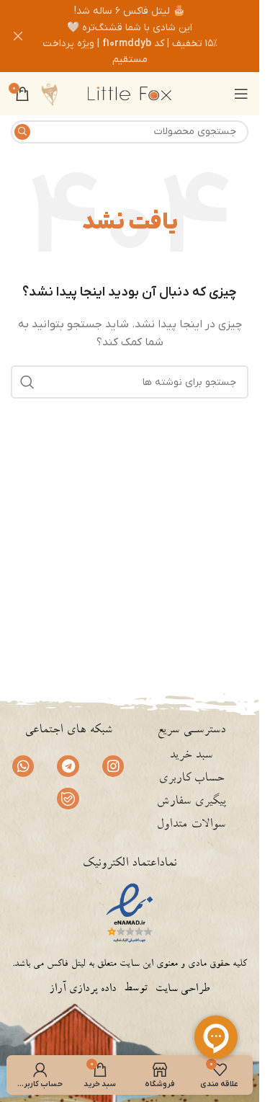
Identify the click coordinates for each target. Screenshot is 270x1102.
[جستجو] (22, 132)
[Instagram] (113, 766)
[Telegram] (67, 766)
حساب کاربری (191, 779)
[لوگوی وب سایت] (129, 93)
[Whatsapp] (23, 766)
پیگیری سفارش (191, 802)
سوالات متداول (190, 825)
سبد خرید (190, 756)
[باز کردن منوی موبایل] (241, 93)
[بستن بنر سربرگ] (18, 36)
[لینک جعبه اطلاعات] (49, 94)
